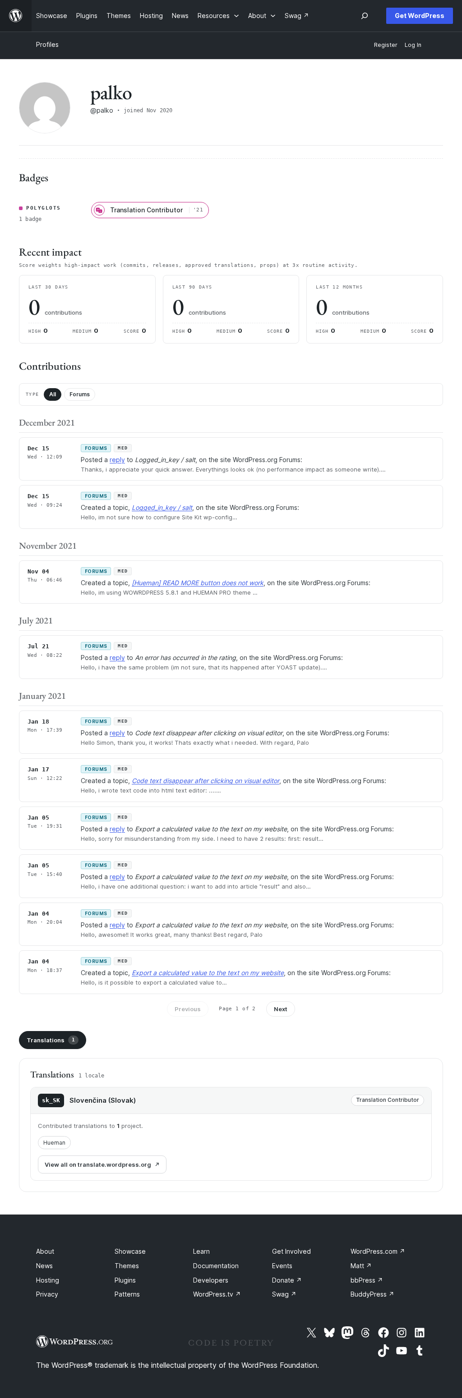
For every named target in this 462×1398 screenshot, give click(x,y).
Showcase (130, 1251)
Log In (413, 44)
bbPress (367, 1280)
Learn (201, 1251)
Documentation (216, 1266)
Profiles (47, 44)
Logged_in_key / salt (162, 507)
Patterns (127, 1294)
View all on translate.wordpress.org (98, 1164)
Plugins (125, 1280)
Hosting (47, 1280)
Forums (79, 394)
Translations (51, 1040)
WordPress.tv (217, 1294)
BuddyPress (372, 1294)
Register (385, 44)
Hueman (54, 1142)
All (52, 394)
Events (282, 1266)
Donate (287, 1280)
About (45, 1251)
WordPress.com (378, 1251)
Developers (210, 1280)
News (44, 1266)
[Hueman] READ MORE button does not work (197, 583)
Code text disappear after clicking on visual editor (205, 780)
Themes (127, 1266)
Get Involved (291, 1251)
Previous (188, 1009)
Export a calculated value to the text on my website (208, 972)
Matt (361, 1266)
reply (117, 459)
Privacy (47, 1294)
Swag (284, 1294)
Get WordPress (419, 15)
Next (280, 1009)
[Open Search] (364, 16)
